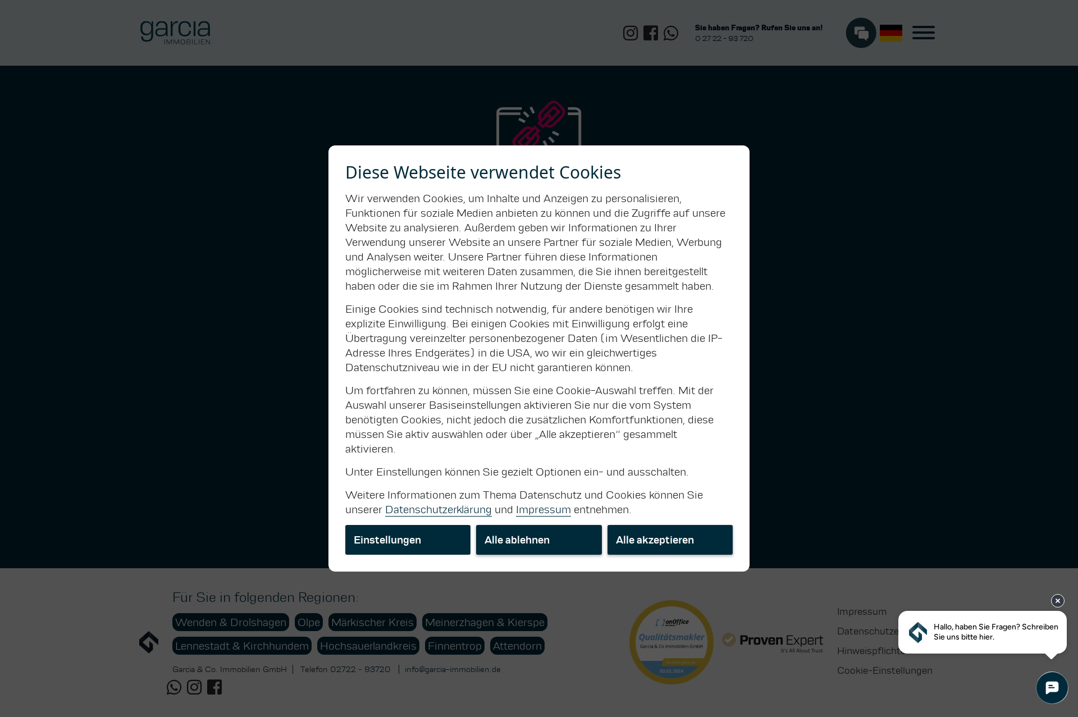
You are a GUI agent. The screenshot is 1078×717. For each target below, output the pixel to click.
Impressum (543, 509)
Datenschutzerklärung (438, 509)
